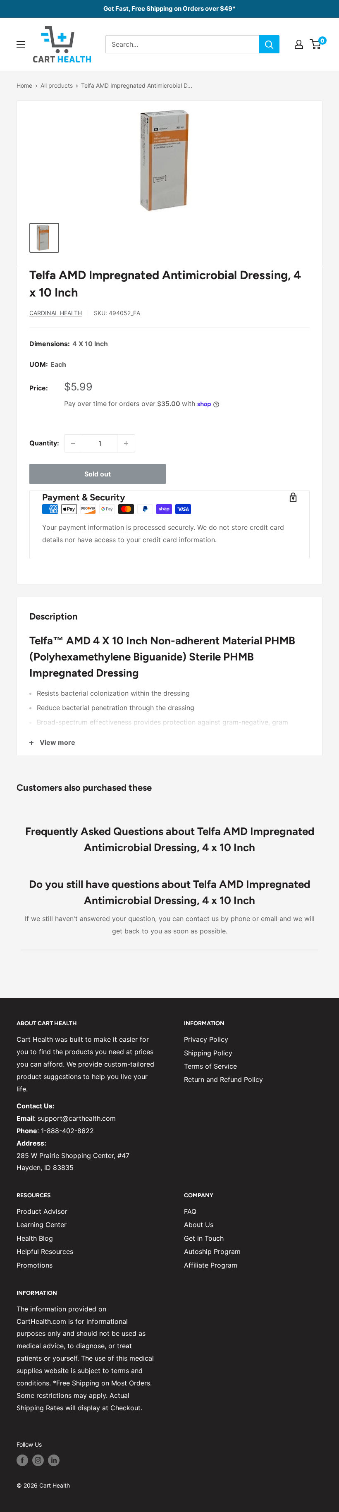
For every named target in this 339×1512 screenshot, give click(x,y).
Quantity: (44, 443)
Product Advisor (42, 1211)
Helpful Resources (45, 1251)
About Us (198, 1224)
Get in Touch (204, 1238)
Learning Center (42, 1224)
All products (57, 85)
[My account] (299, 44)
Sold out (97, 474)
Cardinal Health (55, 312)
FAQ (190, 1211)
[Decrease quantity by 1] (73, 443)
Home (24, 85)
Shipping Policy (208, 1053)
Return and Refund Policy (223, 1079)
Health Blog (35, 1238)
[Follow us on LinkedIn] (54, 1460)
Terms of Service (210, 1066)
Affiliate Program (210, 1265)
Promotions (35, 1265)
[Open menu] (21, 44)
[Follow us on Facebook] (22, 1460)
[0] (315, 44)
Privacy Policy (206, 1039)
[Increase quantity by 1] (126, 443)
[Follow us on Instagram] (38, 1460)
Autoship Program (212, 1251)
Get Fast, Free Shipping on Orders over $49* (169, 8)
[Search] (269, 44)
